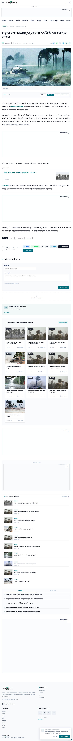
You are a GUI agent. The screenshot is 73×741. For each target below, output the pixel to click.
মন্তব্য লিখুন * (7, 273)
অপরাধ (62, 21)
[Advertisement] (36, 12)
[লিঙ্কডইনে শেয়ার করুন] (63, 43)
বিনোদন (45, 21)
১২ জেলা (12, 238)
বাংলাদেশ (10, 21)
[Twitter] (44, 713)
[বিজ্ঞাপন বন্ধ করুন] (69, 10)
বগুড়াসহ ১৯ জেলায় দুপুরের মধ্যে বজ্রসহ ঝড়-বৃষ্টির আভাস (20, 173)
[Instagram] (54, 713)
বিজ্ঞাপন (40, 695)
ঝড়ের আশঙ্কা (28, 238)
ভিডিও (3, 718)
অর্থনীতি (68, 21)
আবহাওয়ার (6, 185)
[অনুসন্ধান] (70, 3)
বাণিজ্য (32, 21)
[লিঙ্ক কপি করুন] (66, 43)
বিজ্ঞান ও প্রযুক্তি (54, 21)
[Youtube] (49, 713)
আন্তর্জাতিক (25, 21)
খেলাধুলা (39, 21)
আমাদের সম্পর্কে (42, 690)
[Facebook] (40, 713)
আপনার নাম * (7, 266)
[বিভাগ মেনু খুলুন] (3, 3)
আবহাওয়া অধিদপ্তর (16, 106)
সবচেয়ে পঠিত (53, 591)
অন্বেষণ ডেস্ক (7, 43)
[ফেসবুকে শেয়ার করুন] (53, 43)
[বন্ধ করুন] (70, 729)
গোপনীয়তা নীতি (42, 697)
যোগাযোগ (41, 692)
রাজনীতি (18, 21)
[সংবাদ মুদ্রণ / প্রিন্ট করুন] (69, 43)
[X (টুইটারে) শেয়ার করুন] (60, 43)
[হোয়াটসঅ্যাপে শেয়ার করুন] (57, 43)
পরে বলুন (55, 736)
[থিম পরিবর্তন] (66, 3)
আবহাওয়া (4, 26)
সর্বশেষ (4, 21)
